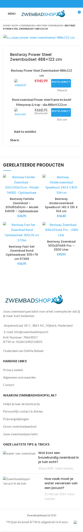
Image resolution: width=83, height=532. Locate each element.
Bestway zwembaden (50, 25)
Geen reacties (64, 468)
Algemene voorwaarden (19, 377)
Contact (8, 385)
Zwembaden (27, 25)
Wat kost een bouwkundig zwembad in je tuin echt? (58, 457)
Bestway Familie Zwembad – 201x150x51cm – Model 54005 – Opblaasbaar (21, 205)
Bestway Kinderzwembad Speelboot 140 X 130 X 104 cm (61, 205)
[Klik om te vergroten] (10, 34)
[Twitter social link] (37, 3)
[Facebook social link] (32, 3)
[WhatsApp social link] (46, 3)
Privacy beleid (13, 370)
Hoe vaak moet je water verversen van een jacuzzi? (61, 483)
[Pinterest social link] (41, 3)
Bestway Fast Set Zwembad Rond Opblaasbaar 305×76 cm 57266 (22, 253)
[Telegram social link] (51, 3)
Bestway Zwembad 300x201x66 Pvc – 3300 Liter (61, 246)
